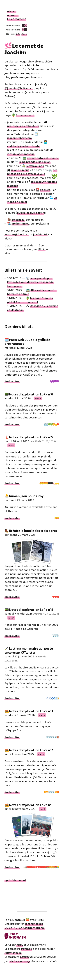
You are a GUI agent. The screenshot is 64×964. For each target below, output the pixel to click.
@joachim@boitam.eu (19, 88)
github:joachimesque (20, 154)
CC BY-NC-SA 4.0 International (25, 927)
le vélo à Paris (35, 166)
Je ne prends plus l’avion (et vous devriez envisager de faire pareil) (30, 282)
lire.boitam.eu (20, 223)
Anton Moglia (13, 952)
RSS (18, 33)
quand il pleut (20, 170)
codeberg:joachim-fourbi (23, 146)
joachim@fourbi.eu (17, 234)
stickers (45, 189)
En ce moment (16, 19)
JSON (24, 33)
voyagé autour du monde (43, 158)
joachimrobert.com (19, 138)
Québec (24, 956)
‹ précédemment (15, 880)
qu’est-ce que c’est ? (30, 212)
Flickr (42, 249)
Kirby (19, 944)
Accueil (11, 11)
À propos (12, 15)
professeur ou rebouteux (23, 126)
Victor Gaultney (19, 961)
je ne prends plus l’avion (34, 161)
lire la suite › (12, 381)
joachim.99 (40, 234)
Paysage (26, 948)
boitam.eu (18, 219)
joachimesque (34, 923)
